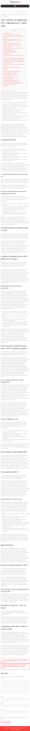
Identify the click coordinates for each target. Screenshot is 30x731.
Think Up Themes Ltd (12, 727)
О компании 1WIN (7, 33)
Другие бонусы (6, 54)
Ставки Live (5, 86)
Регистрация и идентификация (10, 51)
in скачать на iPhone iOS (8, 76)
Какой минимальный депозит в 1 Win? (11, 74)
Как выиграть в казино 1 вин (9, 52)
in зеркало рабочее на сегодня (10, 73)
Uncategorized (24, 11)
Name (2, 696)
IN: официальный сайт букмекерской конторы (13, 83)
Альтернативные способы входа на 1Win (12, 39)
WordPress (24, 727)
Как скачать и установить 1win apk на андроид (13, 59)
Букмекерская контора (8, 78)
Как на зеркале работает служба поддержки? (13, 48)
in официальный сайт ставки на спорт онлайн (13, 58)
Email (2, 703)
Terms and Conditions (15, 729)
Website (2, 709)
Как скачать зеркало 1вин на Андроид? (11, 81)
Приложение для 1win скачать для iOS (12, 35)
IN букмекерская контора (8, 84)
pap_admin (5, 11)
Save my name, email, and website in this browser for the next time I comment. (15, 718)
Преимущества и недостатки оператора (11, 43)
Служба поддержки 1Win (8, 49)
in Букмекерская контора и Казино (10, 80)
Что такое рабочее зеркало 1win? (10, 77)
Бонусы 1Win (6, 70)
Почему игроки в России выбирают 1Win (12, 71)
